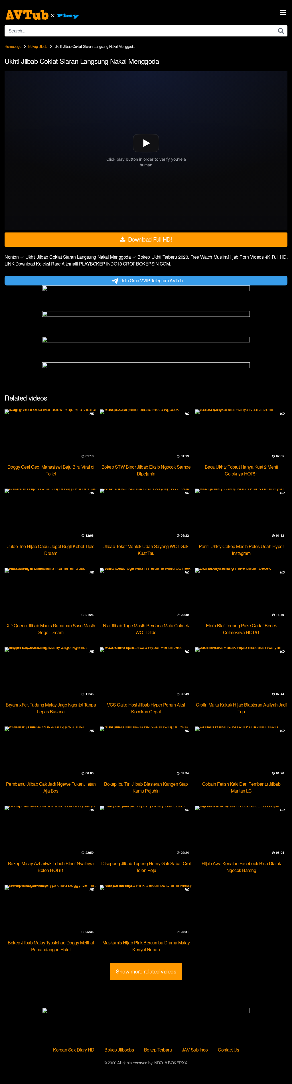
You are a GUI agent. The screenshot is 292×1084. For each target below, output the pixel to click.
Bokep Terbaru (158, 1049)
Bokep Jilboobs (119, 1049)
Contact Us (228, 1049)
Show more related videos (146, 971)
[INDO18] (43, 15)
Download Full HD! (149, 239)
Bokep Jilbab (37, 46)
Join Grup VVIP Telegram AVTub (152, 280)
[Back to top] (276, 1066)
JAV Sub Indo (195, 1049)
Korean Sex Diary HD (73, 1049)
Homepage (13, 46)
